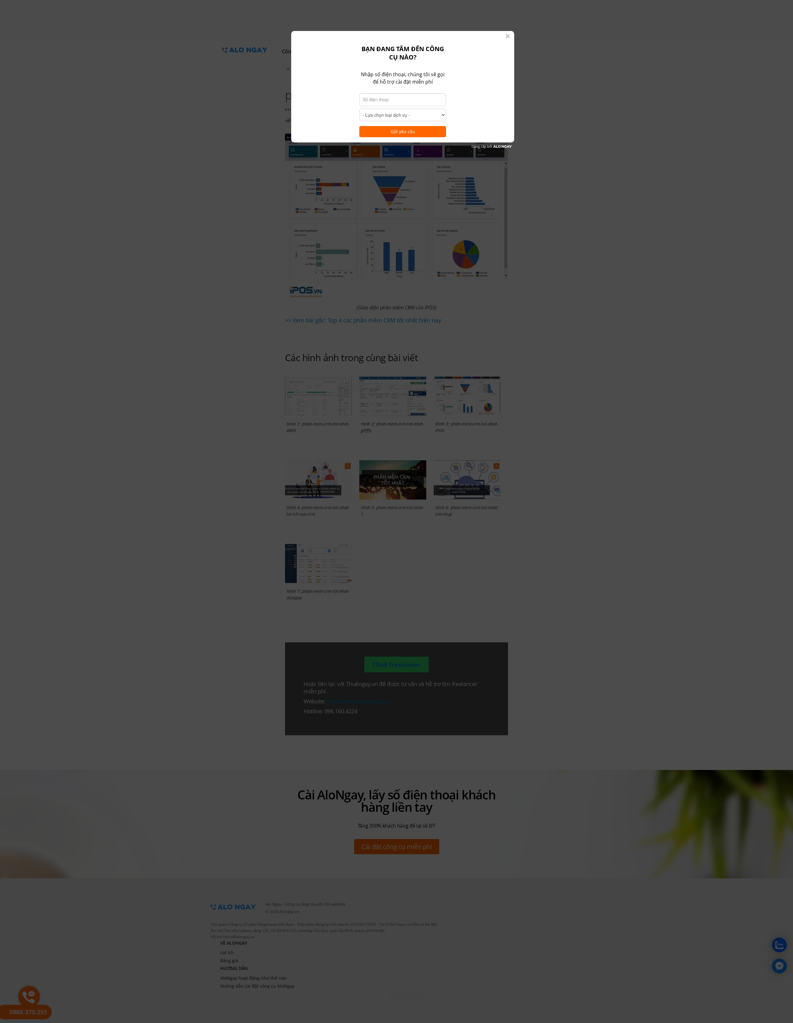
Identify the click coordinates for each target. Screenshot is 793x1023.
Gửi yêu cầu (403, 131)
